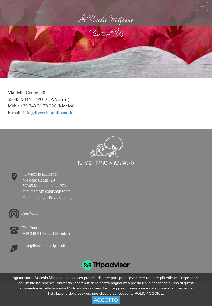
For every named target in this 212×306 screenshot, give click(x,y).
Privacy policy (60, 198)
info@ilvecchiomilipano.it (47, 112)
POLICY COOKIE (149, 293)
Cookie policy (34, 198)
